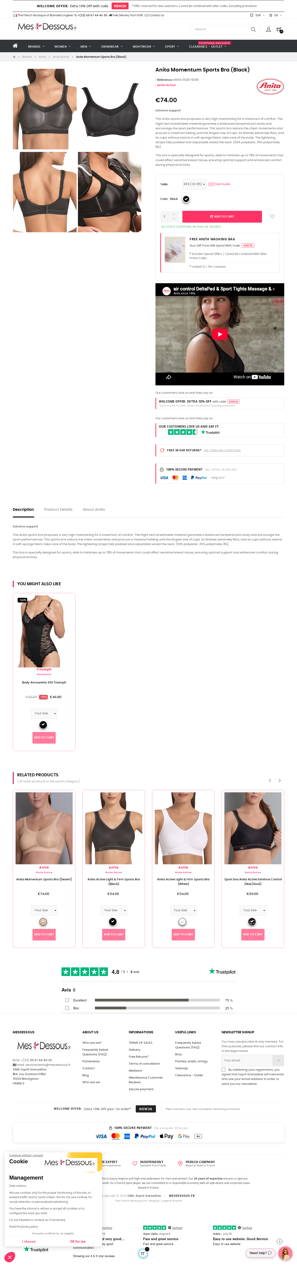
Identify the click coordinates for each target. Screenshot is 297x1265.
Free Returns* (139, 1056)
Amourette (44, 674)
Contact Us (156, 15)
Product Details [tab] (58, 509)
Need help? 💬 (261, 1253)
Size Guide (220, 184)
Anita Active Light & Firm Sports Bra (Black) (113, 882)
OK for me (77, 1241)
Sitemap (181, 1068)
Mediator (135, 1070)
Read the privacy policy (23, 1226)
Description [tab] (23, 509)
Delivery (134, 1049)
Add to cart (223, 216)
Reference (164, 79)
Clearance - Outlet (189, 1075)
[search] (253, 29)
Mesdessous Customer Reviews (146, 1080)
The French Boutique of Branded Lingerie (45, 15)
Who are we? (92, 1042)
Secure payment (141, 1089)
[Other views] (72, 599)
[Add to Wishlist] (272, 217)
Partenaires (91, 1061)
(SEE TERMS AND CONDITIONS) (222, 450)
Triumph (44, 669)
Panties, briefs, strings (191, 1061)
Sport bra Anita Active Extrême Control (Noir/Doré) (253, 882)
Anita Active (166, 85)
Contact (88, 1068)
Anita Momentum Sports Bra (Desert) (44, 879)
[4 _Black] (186, 199)
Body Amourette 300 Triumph (44, 682)
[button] (9, 1257)
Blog (85, 1075)
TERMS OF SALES (140, 1042)
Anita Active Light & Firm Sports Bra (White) (183, 882)
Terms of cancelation (144, 1063)
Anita (44, 867)
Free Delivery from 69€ (127, 15)
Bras (178, 1054)
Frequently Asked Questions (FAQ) (95, 1052)
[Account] (268, 29)
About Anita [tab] (94, 509)
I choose (29, 1241)
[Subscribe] (278, 1060)
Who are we (91, 1082)
